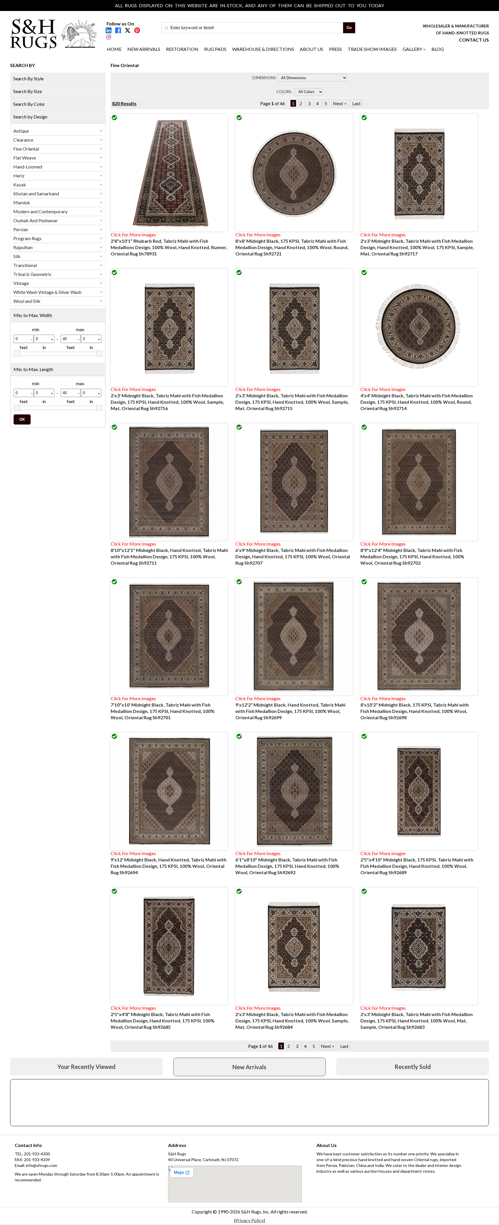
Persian (20, 229)
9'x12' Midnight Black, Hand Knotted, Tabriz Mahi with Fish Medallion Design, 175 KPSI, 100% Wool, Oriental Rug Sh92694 (168, 866)
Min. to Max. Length (33, 369)
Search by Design (30, 116)
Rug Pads (215, 49)
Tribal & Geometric (32, 274)
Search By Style (28, 78)
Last (356, 103)
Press (335, 49)
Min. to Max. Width (33, 315)
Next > (340, 103)
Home (114, 49)
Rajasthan (23, 247)
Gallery (412, 49)
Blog (437, 49)
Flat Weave (24, 157)
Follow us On (120, 23)
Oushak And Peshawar (35, 220)
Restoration (182, 49)
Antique (21, 131)
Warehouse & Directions (263, 49)
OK (22, 419)
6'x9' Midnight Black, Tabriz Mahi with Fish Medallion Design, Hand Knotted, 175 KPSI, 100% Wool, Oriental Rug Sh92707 (292, 556)
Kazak (19, 184)
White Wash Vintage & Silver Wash (47, 292)
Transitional (25, 265)
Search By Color (29, 104)
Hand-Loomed (27, 166)
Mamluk (21, 202)
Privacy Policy (249, 1220)
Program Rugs (27, 238)
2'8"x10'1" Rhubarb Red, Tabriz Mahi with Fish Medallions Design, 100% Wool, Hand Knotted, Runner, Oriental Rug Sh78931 (169, 247)
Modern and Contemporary (40, 211)
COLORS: (285, 91)
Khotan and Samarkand (36, 193)
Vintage (21, 283)
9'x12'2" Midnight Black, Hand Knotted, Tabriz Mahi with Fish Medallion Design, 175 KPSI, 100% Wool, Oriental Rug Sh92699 (290, 711)
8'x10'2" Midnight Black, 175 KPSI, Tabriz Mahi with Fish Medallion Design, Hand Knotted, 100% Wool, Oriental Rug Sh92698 (414, 711)
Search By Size (27, 91)
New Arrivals (143, 49)
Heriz (19, 175)
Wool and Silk (26, 301)
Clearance (23, 139)
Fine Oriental (26, 148)
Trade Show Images (372, 49)
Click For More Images (133, 234)
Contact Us (474, 39)
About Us (311, 49)
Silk (17, 256)
